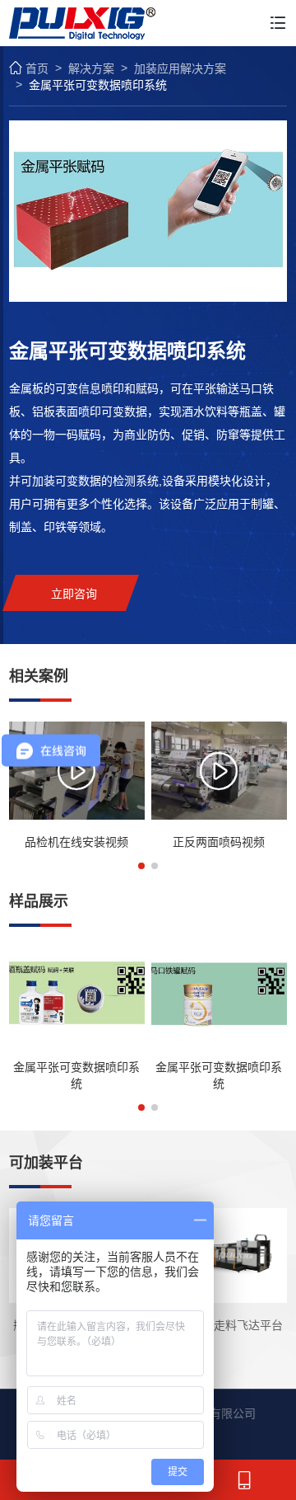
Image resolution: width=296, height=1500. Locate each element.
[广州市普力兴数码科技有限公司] (82, 23)
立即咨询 (74, 593)
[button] (141, 866)
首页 (37, 68)
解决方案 (91, 68)
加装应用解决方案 (180, 68)
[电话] (246, 1480)
